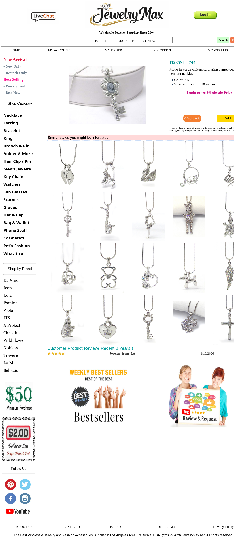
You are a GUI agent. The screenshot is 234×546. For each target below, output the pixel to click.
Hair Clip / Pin (17, 161)
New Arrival (15, 59)
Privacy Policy (223, 527)
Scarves (11, 199)
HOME (15, 50)
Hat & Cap (13, 215)
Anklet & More (18, 153)
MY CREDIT (162, 50)
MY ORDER (113, 50)
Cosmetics (13, 238)
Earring (10, 122)
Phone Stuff (15, 230)
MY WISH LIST (219, 50)
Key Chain (13, 176)
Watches (11, 184)
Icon (7, 287)
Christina (12, 332)
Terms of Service (164, 527)
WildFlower (14, 340)
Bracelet (11, 130)
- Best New (11, 92)
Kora (7, 295)
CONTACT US (73, 527)
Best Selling (13, 79)
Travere (10, 355)
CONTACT (150, 41)
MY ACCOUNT (59, 50)
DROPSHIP (126, 41)
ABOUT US (24, 527)
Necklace (12, 115)
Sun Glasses (15, 192)
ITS (6, 317)
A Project (11, 325)
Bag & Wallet (16, 222)
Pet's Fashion (16, 245)
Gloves (10, 207)
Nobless (10, 347)
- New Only (12, 66)
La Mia (10, 362)
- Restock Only (15, 73)
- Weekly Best (14, 86)
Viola (8, 310)
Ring (8, 138)
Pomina (10, 302)
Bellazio (10, 370)
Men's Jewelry (17, 169)
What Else (13, 253)
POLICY (101, 41)
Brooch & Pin (16, 146)
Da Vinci (11, 280)
